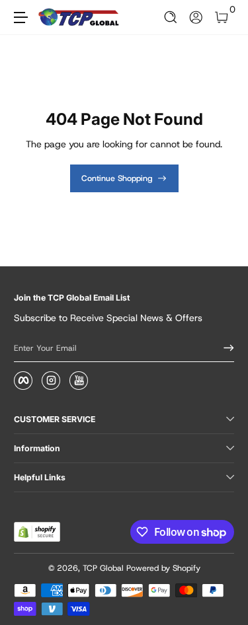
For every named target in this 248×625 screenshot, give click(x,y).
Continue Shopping (117, 178)
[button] (171, 17)
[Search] (171, 17)
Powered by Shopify (163, 568)
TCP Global (103, 568)
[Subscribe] (224, 348)
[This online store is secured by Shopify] (37, 532)
